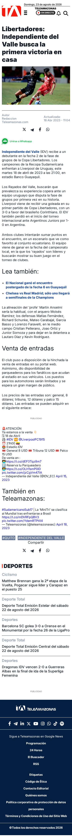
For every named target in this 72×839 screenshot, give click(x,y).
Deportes (18, 566)
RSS (36, 764)
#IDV (10, 439)
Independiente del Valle (20, 152)
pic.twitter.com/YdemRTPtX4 (22, 521)
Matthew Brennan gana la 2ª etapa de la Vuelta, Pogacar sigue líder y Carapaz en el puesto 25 (35, 585)
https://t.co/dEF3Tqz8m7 (23, 461)
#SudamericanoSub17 (17, 510)
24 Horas (36, 750)
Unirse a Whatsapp (21, 141)
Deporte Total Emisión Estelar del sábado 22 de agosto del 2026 (35, 608)
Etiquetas (36, 774)
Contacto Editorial (36, 788)
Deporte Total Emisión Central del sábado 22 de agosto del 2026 (35, 648)
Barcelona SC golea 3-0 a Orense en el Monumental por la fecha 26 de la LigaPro (36, 628)
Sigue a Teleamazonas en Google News (36, 736)
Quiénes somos (36, 795)
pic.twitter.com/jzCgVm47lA (22, 472)
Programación (36, 743)
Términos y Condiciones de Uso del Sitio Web (36, 816)
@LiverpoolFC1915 (32, 439)
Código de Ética (36, 781)
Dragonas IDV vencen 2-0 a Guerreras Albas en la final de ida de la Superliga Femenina (33, 671)
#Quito (8, 538)
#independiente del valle (41, 538)
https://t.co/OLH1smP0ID (23, 469)
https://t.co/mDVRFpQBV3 (20, 517)
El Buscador (36, 757)
